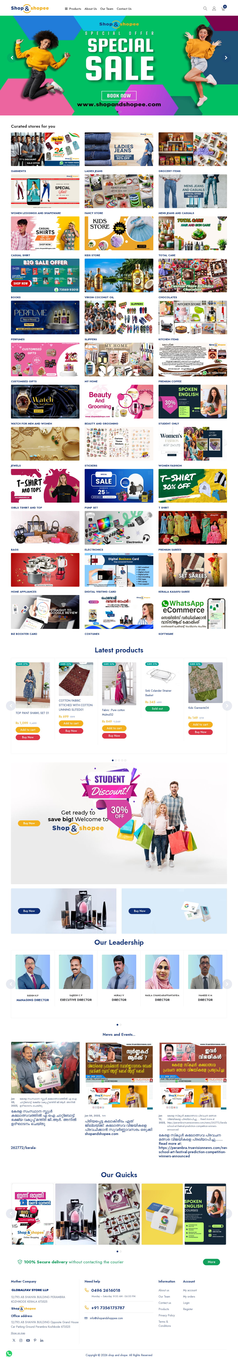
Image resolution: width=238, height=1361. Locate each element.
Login (186, 1303)
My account (190, 1290)
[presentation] (12, 58)
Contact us (165, 1303)
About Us (91, 9)
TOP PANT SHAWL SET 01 (32, 713)
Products (75, 9)
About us (164, 1290)
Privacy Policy (167, 1315)
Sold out (157, 709)
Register (188, 1309)
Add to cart (27, 730)
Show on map (18, 1333)
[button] (117, 112)
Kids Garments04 (198, 708)
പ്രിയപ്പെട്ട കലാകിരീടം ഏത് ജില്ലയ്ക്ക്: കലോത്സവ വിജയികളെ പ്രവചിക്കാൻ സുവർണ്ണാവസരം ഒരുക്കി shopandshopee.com (118, 1127)
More (211, 1262)
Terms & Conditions (165, 1324)
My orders (189, 1297)
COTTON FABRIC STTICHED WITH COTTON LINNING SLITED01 (76, 705)
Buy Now (27, 737)
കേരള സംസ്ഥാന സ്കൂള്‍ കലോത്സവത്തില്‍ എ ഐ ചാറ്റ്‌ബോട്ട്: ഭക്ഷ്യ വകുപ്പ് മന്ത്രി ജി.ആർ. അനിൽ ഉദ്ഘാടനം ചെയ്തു (43, 1117)
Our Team (106, 9)
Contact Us (124, 9)
